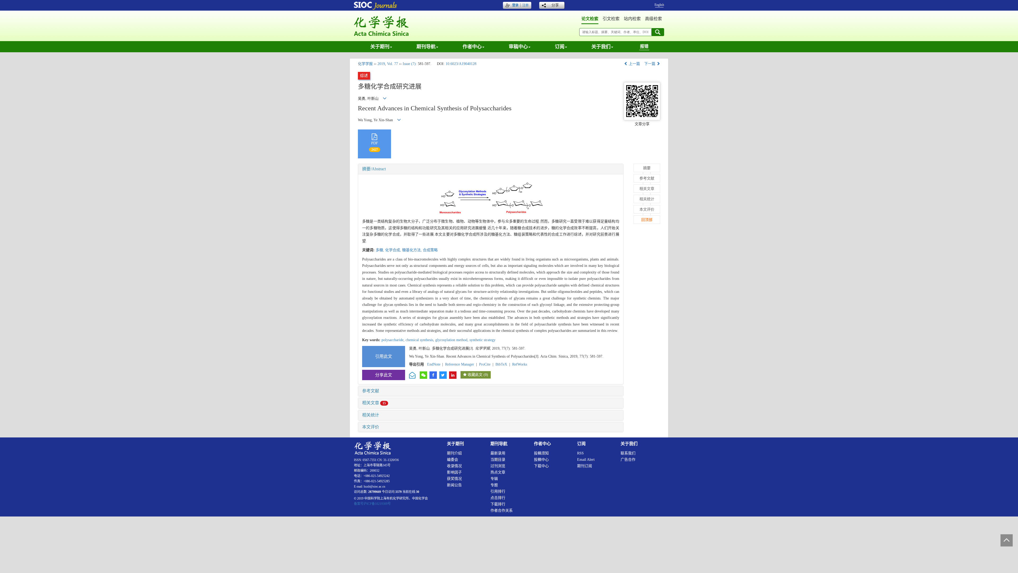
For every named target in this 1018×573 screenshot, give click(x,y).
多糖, (380, 250)
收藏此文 (475, 375)
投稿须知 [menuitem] (541, 453)
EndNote (433, 364)
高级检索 (653, 18)
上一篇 (634, 64)
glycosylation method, (452, 340)
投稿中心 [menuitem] (541, 460)
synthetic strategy (482, 340)
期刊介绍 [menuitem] (454, 453)
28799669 (374, 492)
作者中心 (472, 46)
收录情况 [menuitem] (454, 466)
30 (417, 492)
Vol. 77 (392, 64)
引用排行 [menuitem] (497, 491)
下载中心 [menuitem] (541, 466)
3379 (398, 492)
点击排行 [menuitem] (497, 498)
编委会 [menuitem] (452, 460)
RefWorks (519, 364)
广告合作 (628, 460)
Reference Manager (459, 364)
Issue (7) (409, 64)
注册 (525, 5)
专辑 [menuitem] (494, 479)
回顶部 (646, 220)
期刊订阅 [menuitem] (584, 466)
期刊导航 (426, 46)
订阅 (559, 46)
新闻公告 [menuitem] (454, 485)
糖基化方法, (412, 250)
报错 (644, 46)
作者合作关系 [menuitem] (501, 511)
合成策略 (430, 250)
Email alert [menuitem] (586, 460)
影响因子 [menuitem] (454, 472)
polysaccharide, (393, 340)
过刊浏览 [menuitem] (497, 466)
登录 (515, 5)
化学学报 (365, 64)
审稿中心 (518, 46)
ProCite (484, 364)
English (659, 5)
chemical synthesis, (420, 340)
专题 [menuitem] (494, 485)
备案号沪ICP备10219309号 (372, 504)
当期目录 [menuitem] (497, 460)
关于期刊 (379, 46)
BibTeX (501, 364)
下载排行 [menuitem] (497, 504)
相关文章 (374, 403)
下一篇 (650, 64)
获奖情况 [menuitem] (454, 479)
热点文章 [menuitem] (497, 472)
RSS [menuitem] (580, 453)
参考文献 (370, 391)
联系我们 (628, 453)
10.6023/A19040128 (461, 64)
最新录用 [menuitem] (497, 453)
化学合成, (393, 250)
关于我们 (601, 46)
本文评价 (370, 427)
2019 (381, 64)
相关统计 (370, 415)
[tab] (490, 169)
